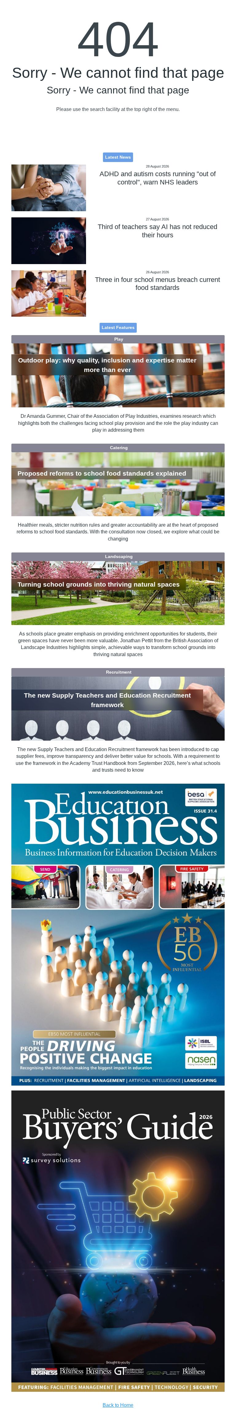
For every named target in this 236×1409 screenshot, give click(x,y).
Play (118, 339)
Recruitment (119, 672)
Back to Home (118, 1405)
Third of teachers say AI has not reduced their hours (157, 231)
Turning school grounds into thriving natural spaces (99, 584)
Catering (119, 447)
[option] (117, 934)
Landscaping (119, 556)
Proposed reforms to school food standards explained (102, 473)
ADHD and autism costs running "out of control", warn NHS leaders (158, 178)
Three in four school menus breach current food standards (157, 283)
